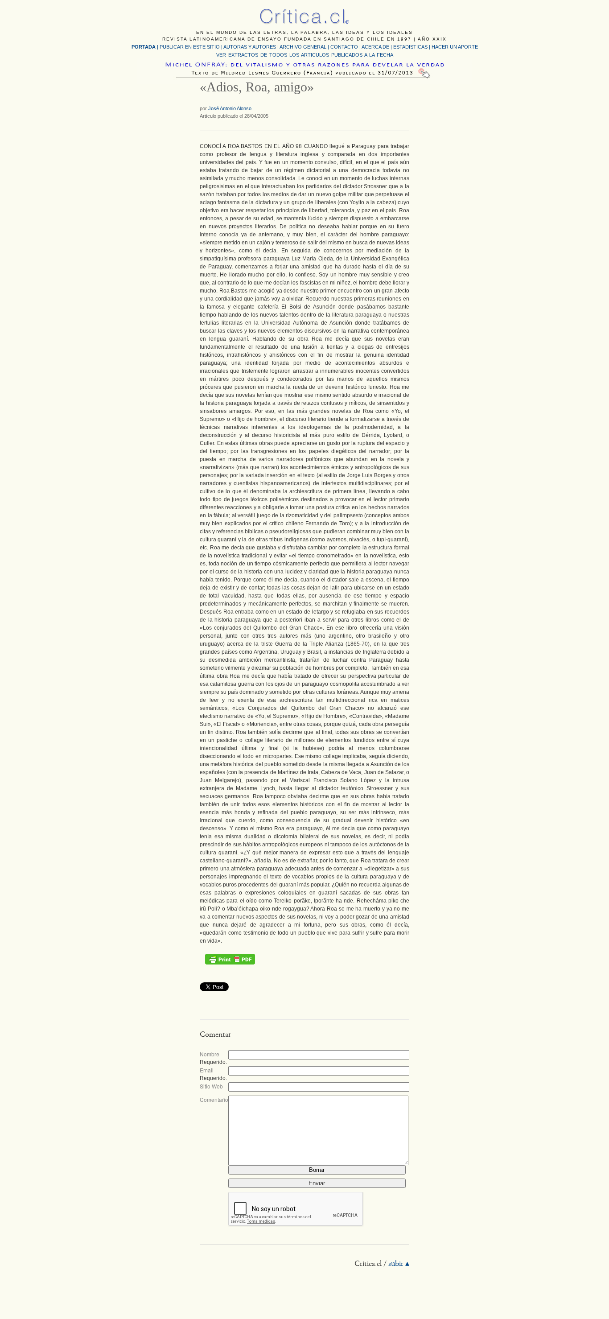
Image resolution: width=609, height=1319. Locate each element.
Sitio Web (211, 1086)
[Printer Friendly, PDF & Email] (230, 959)
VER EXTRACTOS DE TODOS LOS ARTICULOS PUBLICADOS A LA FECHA (304, 55)
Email (207, 1070)
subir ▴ (398, 1264)
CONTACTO (344, 46)
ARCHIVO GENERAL (303, 46)
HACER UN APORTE (455, 46)
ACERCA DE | (377, 46)
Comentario (214, 1099)
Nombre (209, 1054)
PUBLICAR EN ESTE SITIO (190, 46)
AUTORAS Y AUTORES (249, 46)
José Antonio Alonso (229, 108)
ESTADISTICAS (410, 46)
